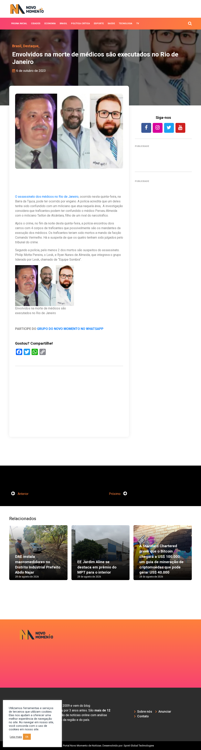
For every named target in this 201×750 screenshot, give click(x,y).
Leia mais (16, 737)
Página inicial (19, 23)
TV (137, 23)
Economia (50, 23)
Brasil (63, 23)
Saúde (111, 23)
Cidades (35, 23)
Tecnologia (125, 23)
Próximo (115, 494)
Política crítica (80, 23)
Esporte (99, 23)
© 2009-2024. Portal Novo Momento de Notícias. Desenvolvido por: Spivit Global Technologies (100, 745)
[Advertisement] (69, 414)
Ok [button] (26, 736)
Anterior (22, 494)
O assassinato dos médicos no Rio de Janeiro (47, 196)
